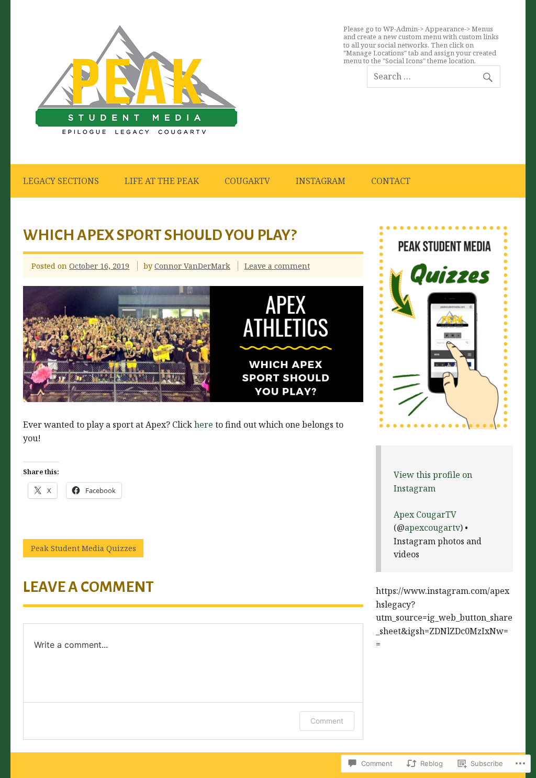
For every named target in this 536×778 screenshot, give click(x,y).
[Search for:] (433, 76)
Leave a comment (277, 266)
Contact (390, 181)
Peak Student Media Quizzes (83, 548)
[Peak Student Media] (136, 132)
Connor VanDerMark (192, 266)
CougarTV (247, 181)
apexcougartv (432, 527)
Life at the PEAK (162, 181)
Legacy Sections (61, 181)
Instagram (320, 181)
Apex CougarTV (425, 514)
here (203, 424)
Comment (326, 720)
